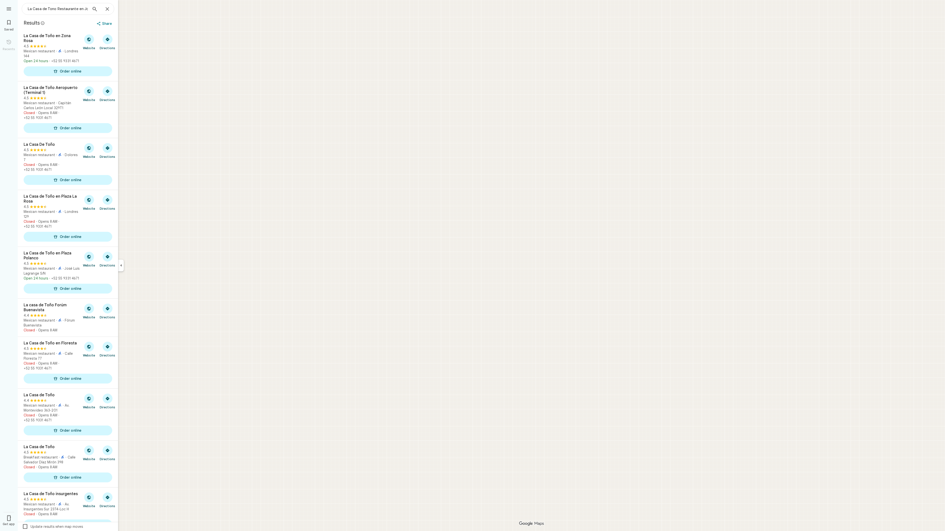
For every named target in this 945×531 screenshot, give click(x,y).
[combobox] (58, 9)
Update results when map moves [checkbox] (52, 527)
